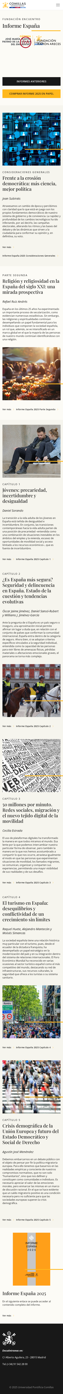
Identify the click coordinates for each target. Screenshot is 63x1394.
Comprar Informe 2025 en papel (31, 93)
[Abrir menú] (58, 5)
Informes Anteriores (31, 81)
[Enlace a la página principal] (14, 5)
